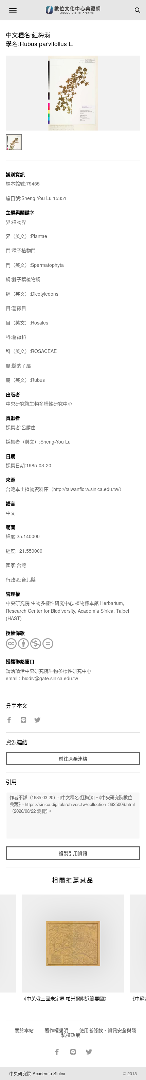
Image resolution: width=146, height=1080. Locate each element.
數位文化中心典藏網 (73, 10)
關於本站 (24, 1030)
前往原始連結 (73, 758)
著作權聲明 (56, 1030)
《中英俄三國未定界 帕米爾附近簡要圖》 (65, 998)
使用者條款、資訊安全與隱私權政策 (98, 1032)
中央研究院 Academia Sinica (37, 1073)
